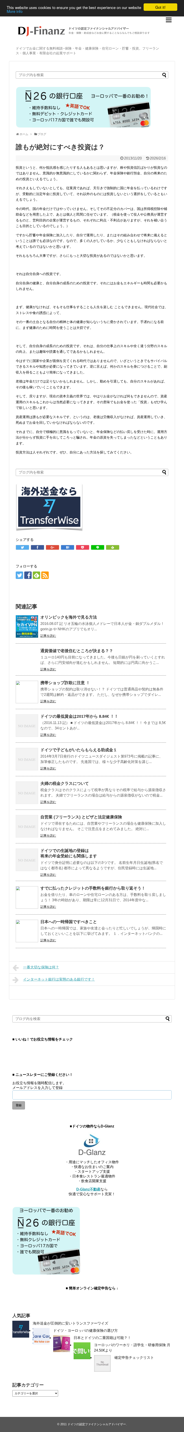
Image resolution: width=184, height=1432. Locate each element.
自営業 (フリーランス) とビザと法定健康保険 (81, 817)
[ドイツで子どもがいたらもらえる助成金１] (27, 759)
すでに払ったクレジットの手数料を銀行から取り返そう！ (92, 888)
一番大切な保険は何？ (41, 967)
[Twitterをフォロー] (19, 575)
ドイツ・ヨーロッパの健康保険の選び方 (85, 1330)
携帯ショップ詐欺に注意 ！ (65, 683)
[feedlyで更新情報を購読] (36, 575)
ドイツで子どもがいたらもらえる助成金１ (78, 750)
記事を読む (48, 635)
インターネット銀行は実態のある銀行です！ (59, 979)
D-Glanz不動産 (88, 1189)
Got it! (160, 7)
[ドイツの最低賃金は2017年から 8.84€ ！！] (27, 725)
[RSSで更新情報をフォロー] (45, 575)
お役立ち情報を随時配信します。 (39, 1083)
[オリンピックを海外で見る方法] (27, 626)
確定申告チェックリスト (134, 1357)
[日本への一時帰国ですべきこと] (27, 931)
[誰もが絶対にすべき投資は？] (67, 547)
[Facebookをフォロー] (28, 575)
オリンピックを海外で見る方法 (68, 617)
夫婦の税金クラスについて (64, 783)
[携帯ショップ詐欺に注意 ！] (27, 692)
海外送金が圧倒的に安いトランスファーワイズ (70, 1323)
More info (14, 11)
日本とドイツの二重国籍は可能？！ (102, 1338)
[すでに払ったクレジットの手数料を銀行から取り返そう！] (27, 897)
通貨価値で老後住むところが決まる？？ (76, 651)
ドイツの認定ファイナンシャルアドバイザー (97, 1424)
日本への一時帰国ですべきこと (68, 922)
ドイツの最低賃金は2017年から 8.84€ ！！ (79, 716)
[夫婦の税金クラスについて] (27, 792)
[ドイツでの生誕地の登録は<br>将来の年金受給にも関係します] (27, 860)
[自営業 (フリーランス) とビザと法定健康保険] (27, 826)
